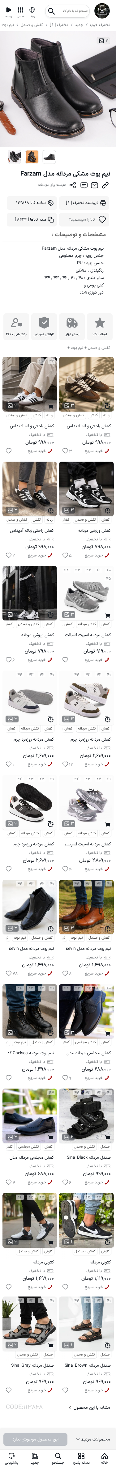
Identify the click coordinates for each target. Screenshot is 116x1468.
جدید (79, 25)
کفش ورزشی (60, 519)
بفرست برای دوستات (52, 185)
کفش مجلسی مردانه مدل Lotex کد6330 (32, 1158)
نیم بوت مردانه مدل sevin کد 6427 (31, 950)
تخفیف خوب (100, 25)
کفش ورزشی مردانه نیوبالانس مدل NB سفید (32, 636)
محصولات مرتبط (95, 1439)
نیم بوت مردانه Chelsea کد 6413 (30, 1054)
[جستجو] (51, 9)
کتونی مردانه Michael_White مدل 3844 (35, 1263)
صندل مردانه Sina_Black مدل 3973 (89, 1158)
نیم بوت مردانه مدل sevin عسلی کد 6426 (88, 950)
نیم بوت (8, 25)
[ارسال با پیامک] (84, 186)
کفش (37, 415)
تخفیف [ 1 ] (59, 25)
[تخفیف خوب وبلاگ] (32, 10)
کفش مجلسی (85, 1042)
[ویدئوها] (8, 10)
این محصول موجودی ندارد (35, 1439)
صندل (105, 1146)
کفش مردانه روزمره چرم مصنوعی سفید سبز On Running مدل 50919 (91, 740)
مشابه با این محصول (92, 1407)
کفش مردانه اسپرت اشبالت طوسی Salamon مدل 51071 (88, 636)
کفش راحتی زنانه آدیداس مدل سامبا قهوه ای (89, 427)
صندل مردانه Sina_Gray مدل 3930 (32, 1366)
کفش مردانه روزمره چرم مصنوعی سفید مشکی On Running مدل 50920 (32, 845)
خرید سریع (37, 451)
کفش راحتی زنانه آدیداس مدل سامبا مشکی (32, 531)
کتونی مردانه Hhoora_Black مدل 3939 (87, 1263)
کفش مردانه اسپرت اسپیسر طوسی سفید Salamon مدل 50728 (88, 845)
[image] (14, 156)
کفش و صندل (32, 25)
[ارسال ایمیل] (94, 186)
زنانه (49, 415)
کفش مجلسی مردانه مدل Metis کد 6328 (89, 1054)
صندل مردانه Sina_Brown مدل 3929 (88, 1366)
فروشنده (82, 203)
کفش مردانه (87, 624)
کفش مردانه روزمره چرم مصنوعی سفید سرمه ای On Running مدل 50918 (30, 740)
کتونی (48, 1251)
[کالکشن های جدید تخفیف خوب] (20, 10)
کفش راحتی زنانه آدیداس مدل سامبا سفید (32, 427)
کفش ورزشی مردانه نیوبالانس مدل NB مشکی (89, 531)
